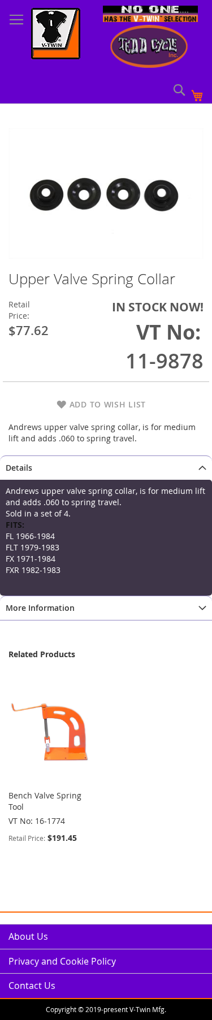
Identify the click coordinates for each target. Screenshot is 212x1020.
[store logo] (55, 35)
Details (19, 467)
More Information (40, 607)
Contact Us (31, 985)
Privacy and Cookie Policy (62, 961)
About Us (28, 936)
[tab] (106, 467)
